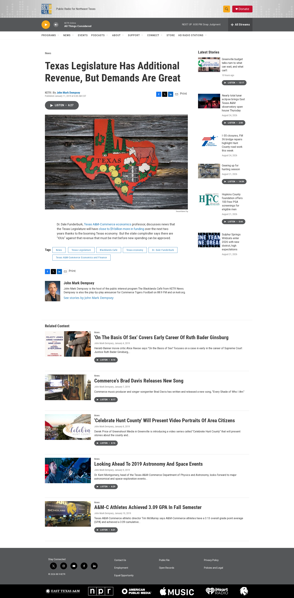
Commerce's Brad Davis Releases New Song (138, 381)
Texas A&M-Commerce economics (107, 224)
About (116, 35)
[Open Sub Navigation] (58, 35)
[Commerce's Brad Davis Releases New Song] (68, 387)
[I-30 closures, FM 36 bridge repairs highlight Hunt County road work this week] (209, 141)
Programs (49, 35)
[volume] (56, 25)
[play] (45, 25)
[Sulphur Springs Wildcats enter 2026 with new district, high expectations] (209, 240)
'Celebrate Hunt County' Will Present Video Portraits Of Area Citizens (164, 420)
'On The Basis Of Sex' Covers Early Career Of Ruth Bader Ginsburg (161, 337)
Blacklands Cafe (109, 250)
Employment (121, 568)
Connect (153, 35)
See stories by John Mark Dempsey (88, 298)
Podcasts (98, 35)
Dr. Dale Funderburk (163, 250)
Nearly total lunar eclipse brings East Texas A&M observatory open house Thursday (233, 103)
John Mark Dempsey (68, 92)
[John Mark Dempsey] (52, 291)
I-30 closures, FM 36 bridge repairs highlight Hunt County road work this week (232, 143)
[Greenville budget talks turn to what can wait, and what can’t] (209, 64)
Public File (164, 560)
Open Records (166, 568)
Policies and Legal (213, 568)
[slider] (61, 24)
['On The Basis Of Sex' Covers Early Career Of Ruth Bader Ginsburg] (68, 344)
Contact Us (120, 560)
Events (83, 35)
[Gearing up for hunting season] (209, 171)
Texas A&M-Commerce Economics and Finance (81, 257)
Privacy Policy (211, 560)
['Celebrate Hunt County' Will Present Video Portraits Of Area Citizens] (68, 427)
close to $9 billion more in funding (121, 229)
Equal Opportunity (124, 575)
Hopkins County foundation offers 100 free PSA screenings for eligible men (232, 202)
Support (134, 35)
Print (183, 93)
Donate (244, 9)
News (67, 35)
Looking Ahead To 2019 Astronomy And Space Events (148, 464)
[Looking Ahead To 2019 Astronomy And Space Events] (68, 470)
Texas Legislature (81, 250)
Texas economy (134, 250)
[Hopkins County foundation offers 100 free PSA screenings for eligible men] (209, 200)
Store (171, 35)
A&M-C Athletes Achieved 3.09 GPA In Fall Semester (148, 507)
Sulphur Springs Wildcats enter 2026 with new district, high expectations (231, 242)
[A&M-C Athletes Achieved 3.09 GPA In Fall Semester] (68, 514)
